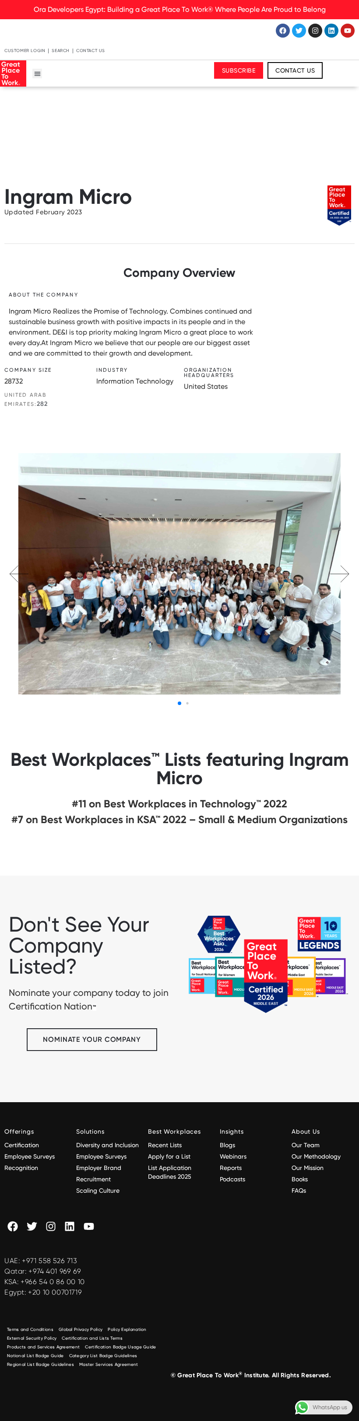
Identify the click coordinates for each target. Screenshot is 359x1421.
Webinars (233, 1156)
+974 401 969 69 (54, 1271)
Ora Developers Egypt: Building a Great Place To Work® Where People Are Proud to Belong (180, 9)
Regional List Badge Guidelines (40, 1364)
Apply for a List (169, 1156)
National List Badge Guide (35, 1355)
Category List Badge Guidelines (103, 1355)
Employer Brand (98, 1167)
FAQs (299, 1190)
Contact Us (90, 50)
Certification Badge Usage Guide (120, 1346)
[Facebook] (283, 31)
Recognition (21, 1167)
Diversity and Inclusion (107, 1145)
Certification (21, 1145)
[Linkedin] (331, 31)
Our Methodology (317, 1156)
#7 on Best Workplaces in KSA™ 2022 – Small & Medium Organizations (179, 819)
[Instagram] (315, 31)
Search (61, 50)
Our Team (306, 1145)
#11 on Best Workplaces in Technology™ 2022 (179, 803)
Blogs (227, 1145)
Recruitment (93, 1179)
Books (300, 1179)
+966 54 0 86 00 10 (53, 1282)
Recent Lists (165, 1145)
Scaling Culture (98, 1190)
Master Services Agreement (108, 1364)
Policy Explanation (127, 1329)
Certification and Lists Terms (92, 1338)
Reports (231, 1167)
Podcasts (232, 1179)
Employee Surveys (29, 1156)
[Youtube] (348, 31)
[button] (37, 74)
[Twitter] (299, 31)
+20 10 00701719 (55, 1292)
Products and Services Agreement (43, 1346)
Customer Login (24, 50)
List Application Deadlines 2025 (169, 1172)
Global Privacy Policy (80, 1329)
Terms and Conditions (30, 1329)
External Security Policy (31, 1338)
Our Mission (308, 1167)
